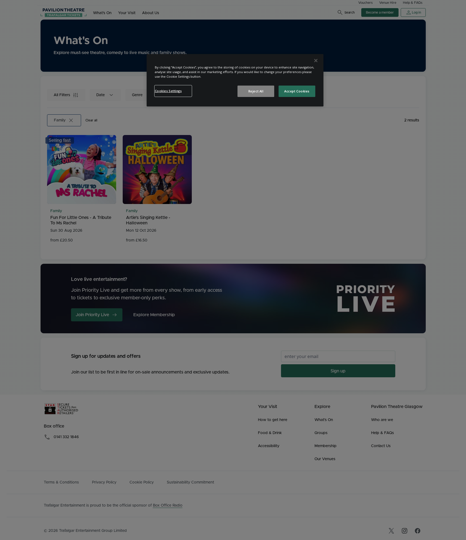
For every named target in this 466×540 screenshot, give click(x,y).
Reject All (256, 91)
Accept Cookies (296, 91)
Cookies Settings (168, 91)
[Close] (316, 61)
